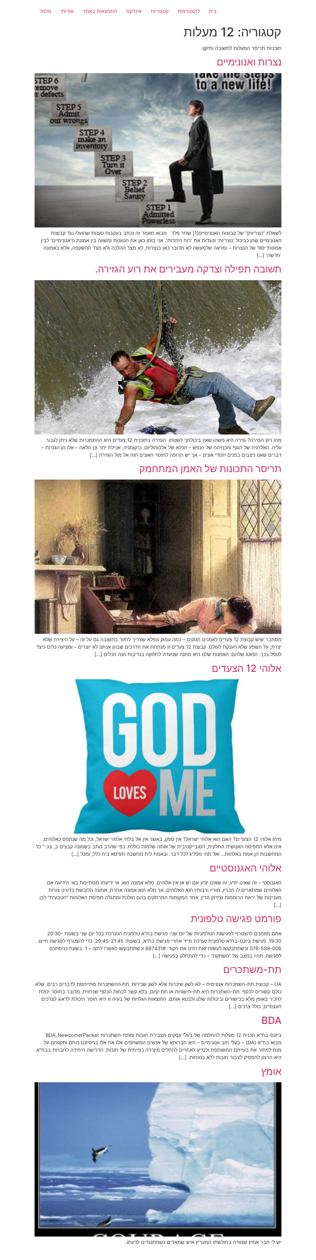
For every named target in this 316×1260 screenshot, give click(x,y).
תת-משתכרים (252, 969)
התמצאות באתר (100, 11)
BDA (271, 1020)
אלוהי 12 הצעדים (246, 668)
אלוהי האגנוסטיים (245, 868)
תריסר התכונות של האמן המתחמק (210, 469)
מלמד (45, 11)
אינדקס (133, 11)
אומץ (271, 1071)
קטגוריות (159, 11)
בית (213, 11)
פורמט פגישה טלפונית (236, 919)
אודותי (66, 11)
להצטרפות (189, 11)
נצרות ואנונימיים (249, 62)
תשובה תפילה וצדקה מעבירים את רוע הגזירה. (188, 269)
